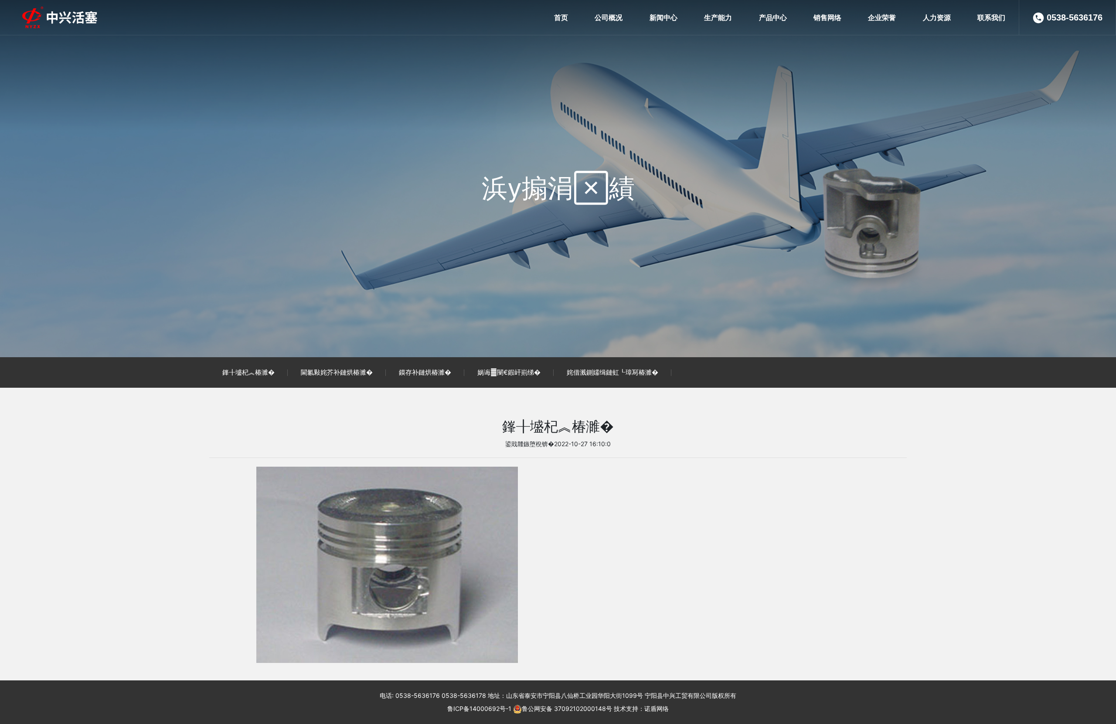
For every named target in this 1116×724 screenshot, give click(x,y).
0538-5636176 (1074, 17)
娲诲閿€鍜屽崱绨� (509, 372)
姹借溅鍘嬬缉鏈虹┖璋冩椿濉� (612, 372)
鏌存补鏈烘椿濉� (425, 372)
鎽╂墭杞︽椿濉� (248, 372)
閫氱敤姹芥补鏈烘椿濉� (337, 372)
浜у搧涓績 (558, 187)
